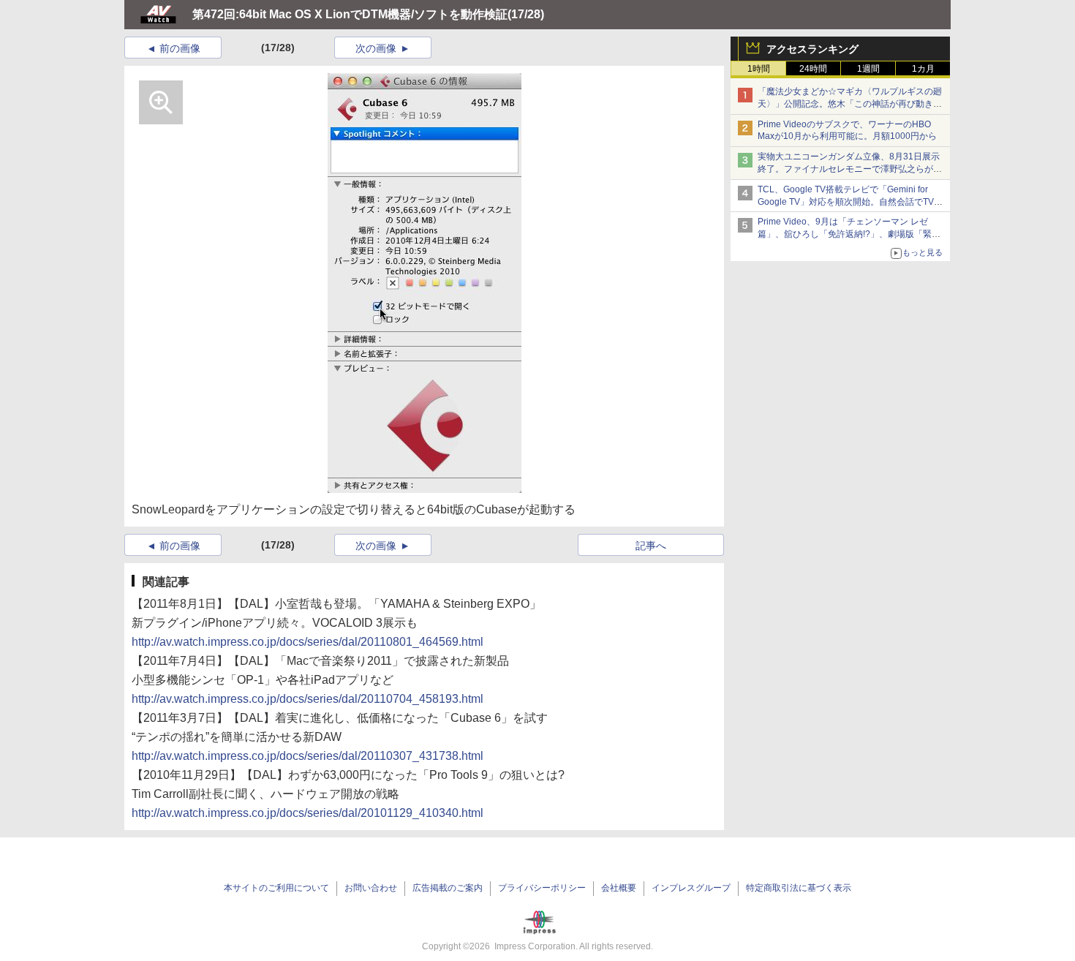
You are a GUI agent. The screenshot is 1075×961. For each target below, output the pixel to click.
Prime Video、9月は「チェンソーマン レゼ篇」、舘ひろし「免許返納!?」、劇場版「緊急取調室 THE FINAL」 (849, 234)
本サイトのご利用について (276, 888)
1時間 (758, 69)
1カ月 (923, 69)
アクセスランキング (812, 49)
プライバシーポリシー (542, 888)
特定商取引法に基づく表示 (798, 888)
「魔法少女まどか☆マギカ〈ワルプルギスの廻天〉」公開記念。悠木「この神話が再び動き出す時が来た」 (850, 103)
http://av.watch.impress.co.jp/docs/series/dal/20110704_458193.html (307, 699)
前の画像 (179, 48)
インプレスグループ (691, 888)
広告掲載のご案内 (447, 888)
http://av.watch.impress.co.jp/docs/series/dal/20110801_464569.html (307, 642)
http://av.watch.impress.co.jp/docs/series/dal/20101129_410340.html (307, 813)
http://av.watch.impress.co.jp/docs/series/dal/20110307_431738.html (307, 756)
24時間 (813, 69)
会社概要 (618, 888)
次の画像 (375, 48)
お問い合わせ (370, 888)
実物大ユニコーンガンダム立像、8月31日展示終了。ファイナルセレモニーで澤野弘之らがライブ (850, 168)
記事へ (650, 545)
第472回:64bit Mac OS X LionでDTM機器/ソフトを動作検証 (350, 14)
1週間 (868, 69)
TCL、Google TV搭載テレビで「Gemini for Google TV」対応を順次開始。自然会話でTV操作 (850, 201)
